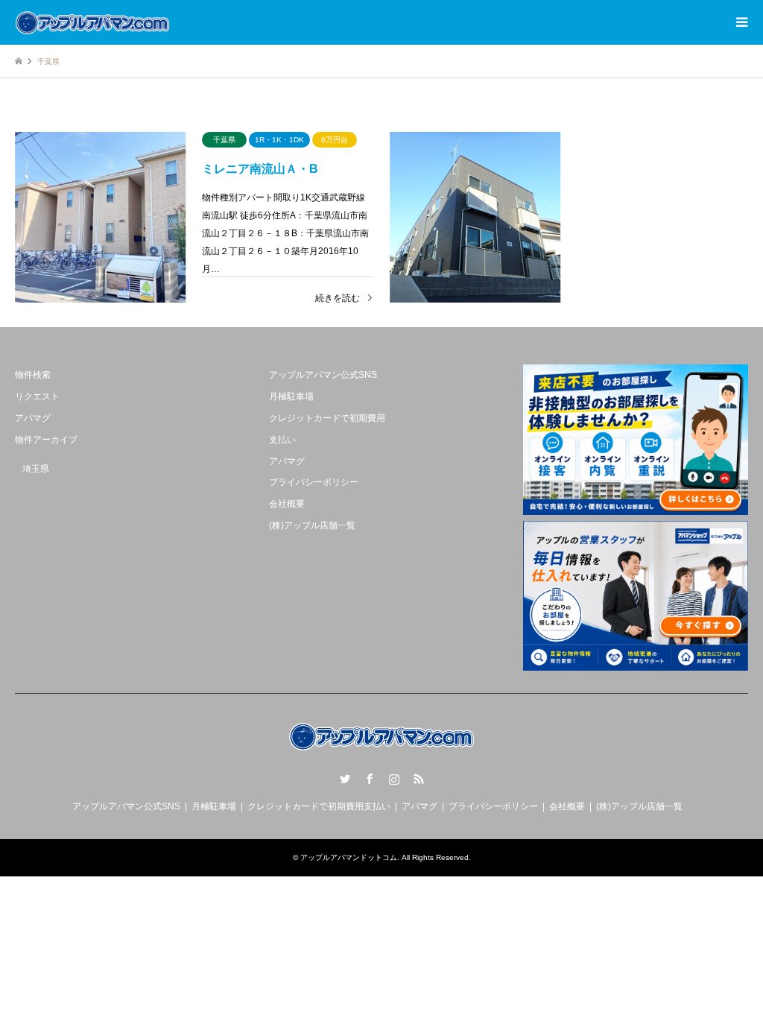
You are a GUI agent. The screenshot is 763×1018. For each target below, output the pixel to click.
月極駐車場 (291, 396)
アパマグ (33, 418)
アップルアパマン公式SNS (323, 375)
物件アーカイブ (46, 439)
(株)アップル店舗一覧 (312, 525)
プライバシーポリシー (313, 482)
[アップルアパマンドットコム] (92, 22)
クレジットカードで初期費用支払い (318, 806)
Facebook (369, 779)
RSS (419, 779)
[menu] (740, 22)
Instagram (394, 779)
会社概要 (287, 504)
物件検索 (33, 375)
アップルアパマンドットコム (348, 857)
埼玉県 (35, 469)
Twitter (345, 779)
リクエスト (37, 396)
